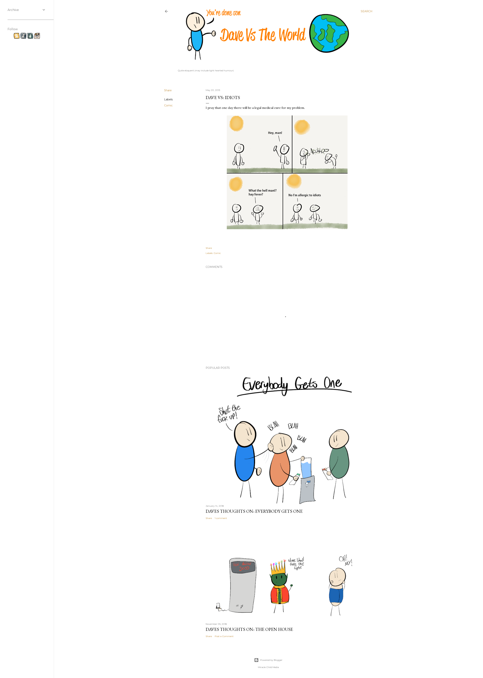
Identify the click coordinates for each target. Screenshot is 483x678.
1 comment (221, 518)
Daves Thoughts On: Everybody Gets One (254, 511)
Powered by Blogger (271, 660)
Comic (168, 105)
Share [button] (168, 90)
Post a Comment (224, 636)
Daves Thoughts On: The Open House (249, 629)
